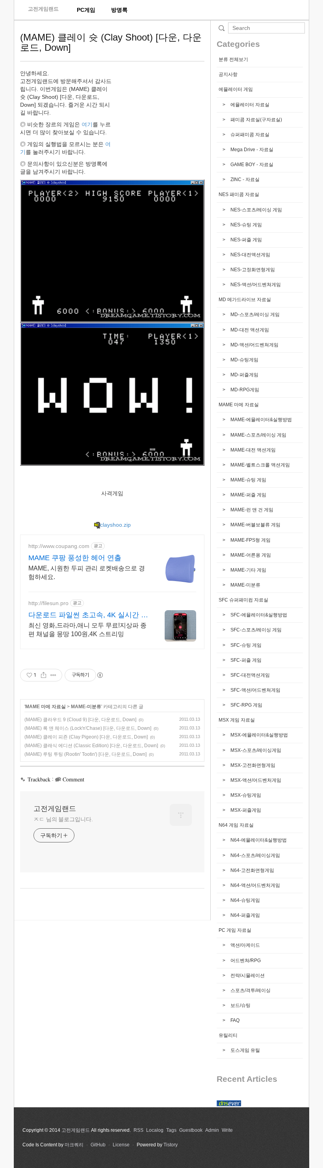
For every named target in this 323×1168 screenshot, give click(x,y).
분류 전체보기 (233, 59)
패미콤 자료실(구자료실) (255, 119)
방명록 (119, 10)
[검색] (221, 28)
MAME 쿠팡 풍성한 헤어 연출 (74, 558)
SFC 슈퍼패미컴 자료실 (243, 600)
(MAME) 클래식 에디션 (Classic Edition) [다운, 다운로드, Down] (91, 745)
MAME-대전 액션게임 (252, 450)
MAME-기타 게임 (247, 570)
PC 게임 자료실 (235, 930)
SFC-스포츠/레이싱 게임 (255, 630)
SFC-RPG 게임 (245, 705)
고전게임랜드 (43, 9)
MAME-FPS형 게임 (250, 540)
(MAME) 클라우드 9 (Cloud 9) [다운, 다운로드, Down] (80, 719)
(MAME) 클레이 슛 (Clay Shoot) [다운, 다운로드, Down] (111, 42)
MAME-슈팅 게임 (247, 480)
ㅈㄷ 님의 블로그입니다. (63, 819)
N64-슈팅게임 (244, 900)
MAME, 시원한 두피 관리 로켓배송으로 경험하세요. (86, 572)
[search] (266, 27)
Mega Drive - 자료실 (251, 149)
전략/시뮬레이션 (247, 975)
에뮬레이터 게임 (236, 89)
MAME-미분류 (86, 706)
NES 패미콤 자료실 (239, 194)
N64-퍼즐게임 (244, 915)
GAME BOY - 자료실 (251, 164)
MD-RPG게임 (244, 389)
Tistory (170, 1145)
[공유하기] (43, 675)
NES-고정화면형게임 (252, 269)
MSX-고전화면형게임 (252, 765)
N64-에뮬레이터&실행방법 (258, 840)
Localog (154, 1130)
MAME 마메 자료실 (45, 706)
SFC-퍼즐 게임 (245, 660)
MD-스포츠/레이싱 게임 (254, 314)
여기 (87, 124)
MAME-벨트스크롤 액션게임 (259, 465)
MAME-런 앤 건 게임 (251, 510)
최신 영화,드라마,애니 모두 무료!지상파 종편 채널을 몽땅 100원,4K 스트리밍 (87, 629)
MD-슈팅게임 (243, 360)
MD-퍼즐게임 (243, 375)
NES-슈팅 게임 (245, 225)
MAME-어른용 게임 (250, 555)
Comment (73, 779)
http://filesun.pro (48, 603)
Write (227, 1130)
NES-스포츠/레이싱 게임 (255, 210)
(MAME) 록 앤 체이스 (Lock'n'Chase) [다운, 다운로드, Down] (87, 728)
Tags (171, 1130)
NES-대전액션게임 (249, 254)
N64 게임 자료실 (236, 825)
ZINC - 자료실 (244, 179)
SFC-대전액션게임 (249, 675)
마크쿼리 (74, 1145)
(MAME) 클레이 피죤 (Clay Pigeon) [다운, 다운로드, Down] (86, 737)
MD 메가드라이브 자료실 (245, 299)
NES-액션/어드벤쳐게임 (255, 284)
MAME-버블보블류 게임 (254, 525)
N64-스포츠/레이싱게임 (254, 855)
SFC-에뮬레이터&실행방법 (258, 615)
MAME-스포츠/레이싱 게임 (257, 435)
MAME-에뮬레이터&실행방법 (260, 419)
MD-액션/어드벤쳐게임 (253, 345)
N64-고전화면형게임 (251, 870)
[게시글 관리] (53, 675)
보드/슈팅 (240, 1005)
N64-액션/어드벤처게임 (254, 885)
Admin (212, 1130)
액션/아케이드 (244, 945)
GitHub (98, 1145)
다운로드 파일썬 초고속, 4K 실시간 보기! (88, 615)
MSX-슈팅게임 (245, 795)
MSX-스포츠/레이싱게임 (255, 750)
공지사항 (228, 74)
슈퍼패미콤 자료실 (249, 134)
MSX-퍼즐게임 (245, 810)
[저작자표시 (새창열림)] (99, 675)
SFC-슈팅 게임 (245, 645)
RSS (138, 1130)
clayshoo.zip (115, 525)
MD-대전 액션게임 (249, 330)
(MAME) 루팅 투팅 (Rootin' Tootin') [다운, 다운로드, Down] (85, 754)
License (121, 1145)
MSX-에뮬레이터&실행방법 (258, 735)
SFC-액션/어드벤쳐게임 (254, 690)
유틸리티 (228, 1035)
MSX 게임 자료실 (237, 720)
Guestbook (190, 1130)
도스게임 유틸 (244, 1050)
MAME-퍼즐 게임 (247, 495)
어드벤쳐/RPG (245, 960)
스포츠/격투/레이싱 (250, 990)
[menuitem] (86, 10)
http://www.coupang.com (58, 546)
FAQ (234, 1020)
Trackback (39, 779)
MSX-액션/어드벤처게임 (255, 780)
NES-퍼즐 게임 (245, 239)
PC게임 (86, 10)
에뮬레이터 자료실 (249, 104)
